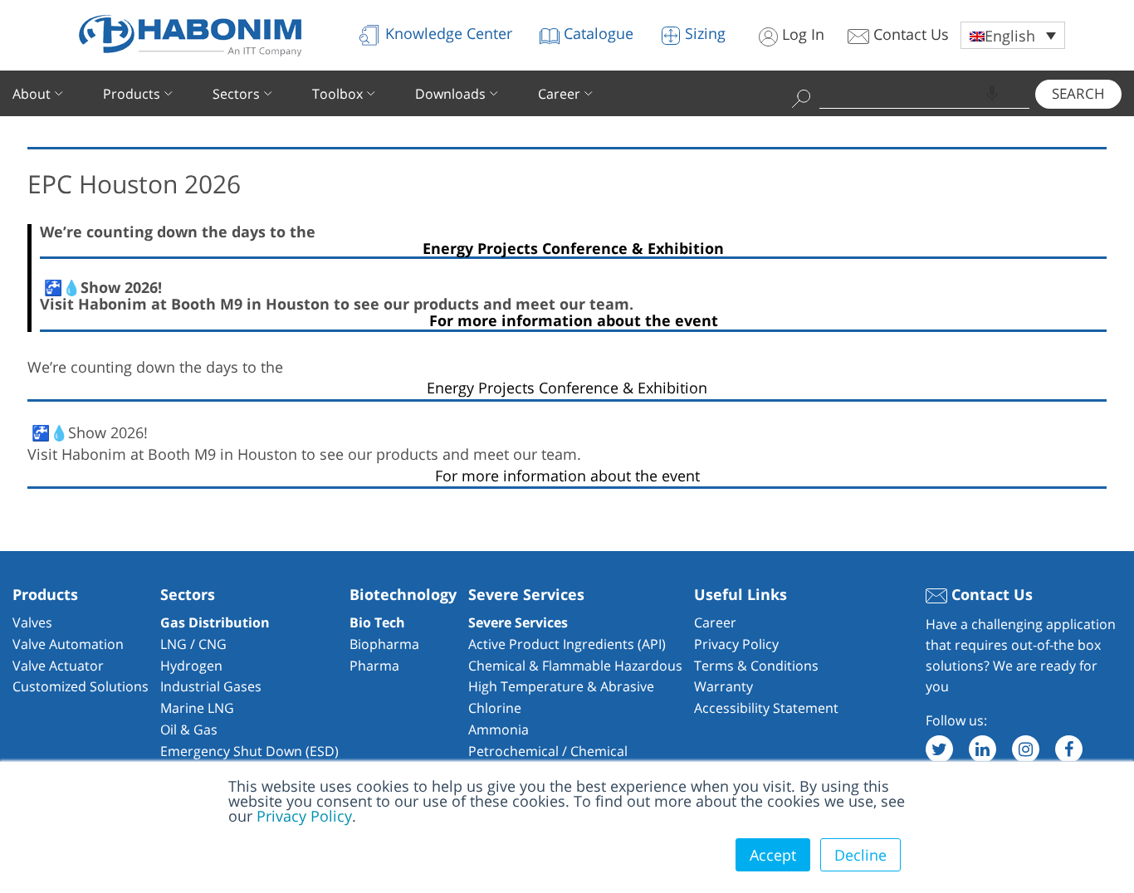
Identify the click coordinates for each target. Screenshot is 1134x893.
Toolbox (337, 94)
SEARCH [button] (1078, 93)
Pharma (374, 665)
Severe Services (518, 622)
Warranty (723, 686)
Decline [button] (860, 855)
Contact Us (909, 34)
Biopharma (384, 644)
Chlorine (494, 708)
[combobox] (924, 93)
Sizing (703, 33)
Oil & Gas (189, 729)
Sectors (236, 94)
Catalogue (596, 33)
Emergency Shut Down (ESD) (249, 751)
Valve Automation (68, 644)
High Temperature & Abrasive (561, 686)
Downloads (450, 94)
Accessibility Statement (766, 708)
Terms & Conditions (756, 665)
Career (559, 94)
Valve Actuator (58, 665)
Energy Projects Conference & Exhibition (573, 249)
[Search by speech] (992, 93)
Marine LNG (197, 708)
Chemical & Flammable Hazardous (575, 665)
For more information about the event (573, 321)
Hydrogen (191, 665)
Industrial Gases (211, 686)
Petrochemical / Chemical (548, 751)
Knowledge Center (446, 33)
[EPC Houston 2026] (567, 132)
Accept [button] (773, 855)
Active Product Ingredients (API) (567, 644)
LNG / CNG (193, 644)
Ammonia (498, 729)
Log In (801, 34)
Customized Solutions (80, 686)
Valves (32, 622)
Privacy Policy (304, 816)
